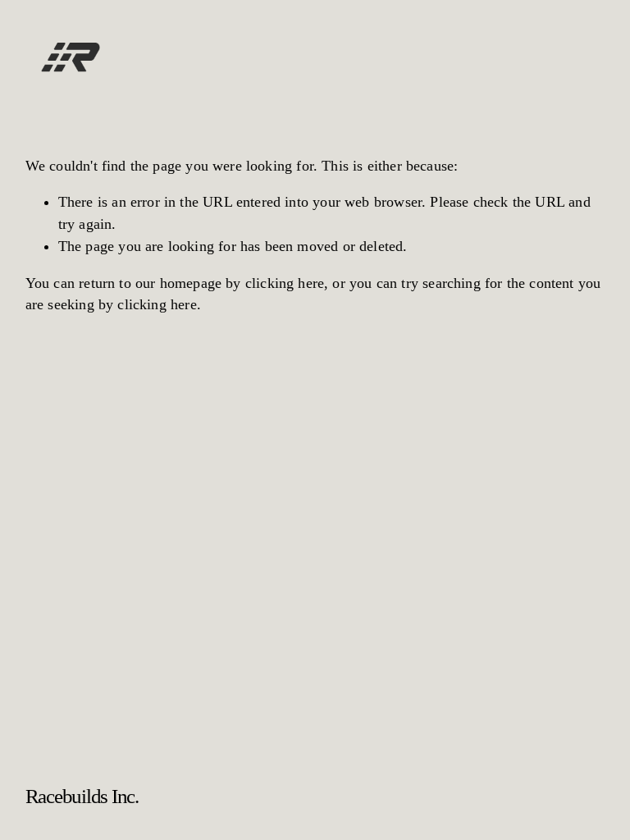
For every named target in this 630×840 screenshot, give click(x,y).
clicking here (284, 283)
